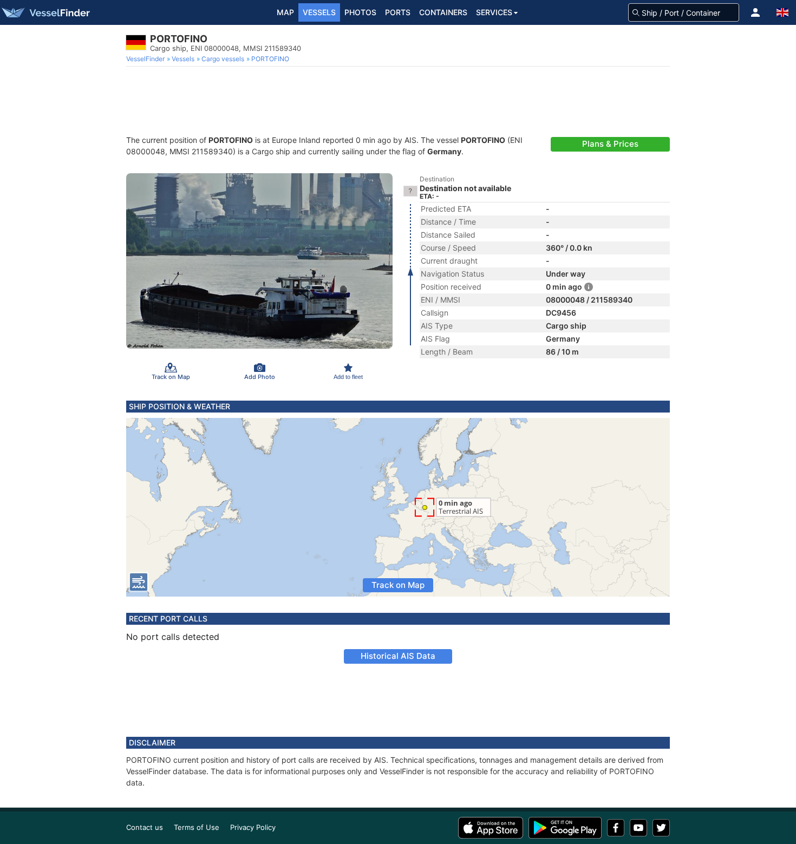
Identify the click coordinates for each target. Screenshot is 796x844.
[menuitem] (146, 59)
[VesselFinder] (45, 12)
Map (285, 12)
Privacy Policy (253, 827)
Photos (360, 12)
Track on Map (398, 585)
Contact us (144, 827)
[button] (755, 12)
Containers (443, 12)
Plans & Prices (610, 144)
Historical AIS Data (398, 656)
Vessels (319, 12)
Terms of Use (196, 827)
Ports (397, 12)
